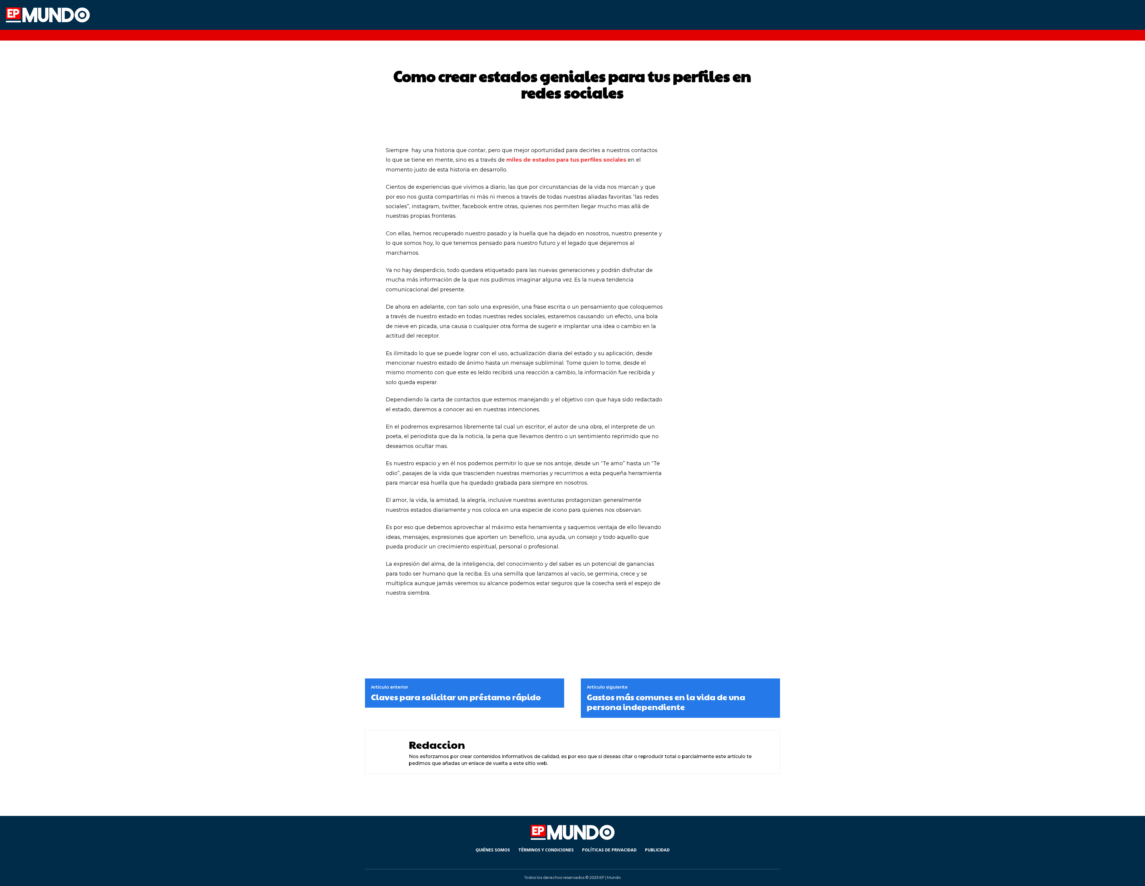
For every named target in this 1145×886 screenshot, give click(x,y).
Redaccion (437, 744)
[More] (622, 616)
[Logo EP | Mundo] (108, 14)
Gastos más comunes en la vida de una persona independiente (666, 702)
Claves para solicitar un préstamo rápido (456, 697)
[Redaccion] (385, 752)
